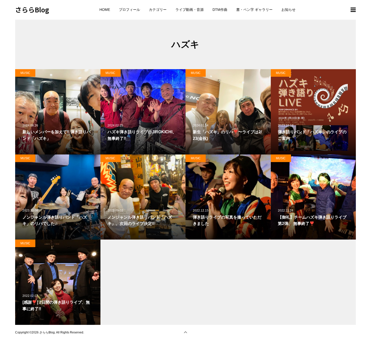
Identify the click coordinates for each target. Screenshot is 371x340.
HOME (104, 10)
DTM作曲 (220, 10)
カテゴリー (158, 10)
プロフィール (129, 10)
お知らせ (288, 10)
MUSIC (25, 73)
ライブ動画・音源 (189, 10)
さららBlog (32, 9)
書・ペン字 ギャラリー (254, 10)
